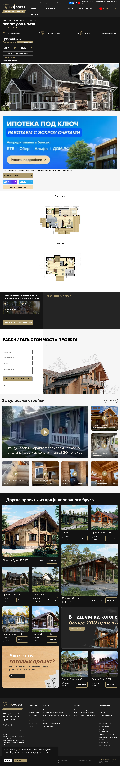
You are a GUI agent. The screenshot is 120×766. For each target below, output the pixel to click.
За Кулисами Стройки (110, 8)
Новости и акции (34, 721)
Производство (92, 8)
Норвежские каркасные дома (108, 737)
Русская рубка (103, 731)
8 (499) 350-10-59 (100, 2)
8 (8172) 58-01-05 (112, 2)
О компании (34, 3)
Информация (61, 3)
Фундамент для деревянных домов (53, 712)
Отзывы (31, 726)
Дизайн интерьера (48, 718)
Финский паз (103, 721)
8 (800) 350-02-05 (87, 2)
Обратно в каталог (12, 27)
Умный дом (102, 712)
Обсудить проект (12, 176)
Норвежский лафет (105, 723)
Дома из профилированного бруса (84, 715)
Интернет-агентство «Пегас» (107, 760)
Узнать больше (20, 760)
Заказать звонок (8, 723)
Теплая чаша (103, 718)
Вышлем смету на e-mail (16, 322)
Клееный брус (103, 742)
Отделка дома (47, 721)
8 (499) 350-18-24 (11, 716)
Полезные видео (104, 745)
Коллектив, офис (34, 712)
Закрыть (8, 760)
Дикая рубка (103, 729)
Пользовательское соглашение (85, 761)
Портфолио (65, 8)
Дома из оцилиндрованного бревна (85, 712)
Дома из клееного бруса (81, 710)
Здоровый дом (103, 710)
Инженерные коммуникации (51, 723)
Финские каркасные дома (107, 734)
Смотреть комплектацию (25, 42)
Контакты (34, 14)
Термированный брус (105, 715)
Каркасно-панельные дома (82, 718)
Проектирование (48, 726)
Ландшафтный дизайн (49, 710)
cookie (19, 749)
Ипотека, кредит (78, 8)
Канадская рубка (104, 726)
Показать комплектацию (18, 187)
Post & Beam (103, 740)
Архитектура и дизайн (47, 3)
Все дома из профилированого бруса (18, 53)
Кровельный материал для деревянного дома (56, 715)
